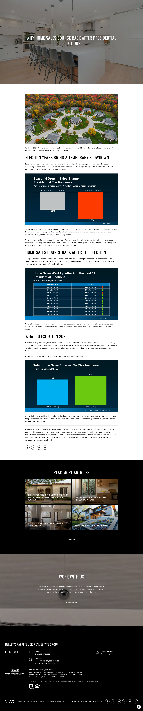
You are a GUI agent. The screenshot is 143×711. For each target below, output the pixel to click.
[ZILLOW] (136, 701)
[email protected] (75, 672)
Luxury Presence (56, 701)
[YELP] (124, 701)
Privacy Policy (95, 701)
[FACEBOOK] (107, 701)
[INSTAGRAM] (113, 701)
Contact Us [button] (71, 603)
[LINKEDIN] (119, 701)
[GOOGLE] (130, 701)
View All (71, 540)
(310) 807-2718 (107, 654)
